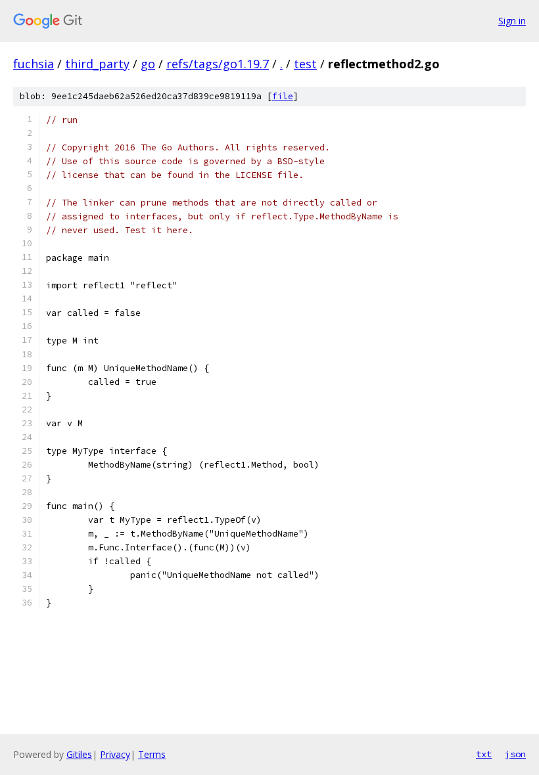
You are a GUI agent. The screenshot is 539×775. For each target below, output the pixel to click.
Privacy (115, 754)
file (282, 96)
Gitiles (79, 754)
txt (484, 754)
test (305, 64)
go (148, 64)
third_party (97, 64)
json (515, 754)
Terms (152, 754)
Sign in (512, 20)
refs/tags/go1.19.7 (217, 64)
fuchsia (33, 64)
